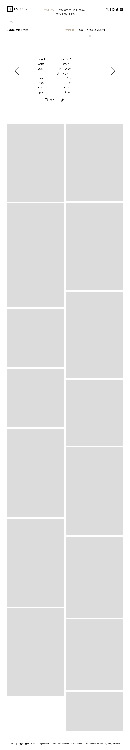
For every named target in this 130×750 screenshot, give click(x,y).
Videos (81, 29)
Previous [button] (17, 71)
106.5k (52, 100)
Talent (48, 10)
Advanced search (67, 10)
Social (82, 10)
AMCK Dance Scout (79, 744)
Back (10, 22)
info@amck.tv (44, 744)
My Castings (60, 14)
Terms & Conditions (60, 744)
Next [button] (113, 71)
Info (71, 14)
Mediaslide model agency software (104, 744)
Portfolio (69, 29)
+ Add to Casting (96, 29)
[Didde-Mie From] (35, 163)
